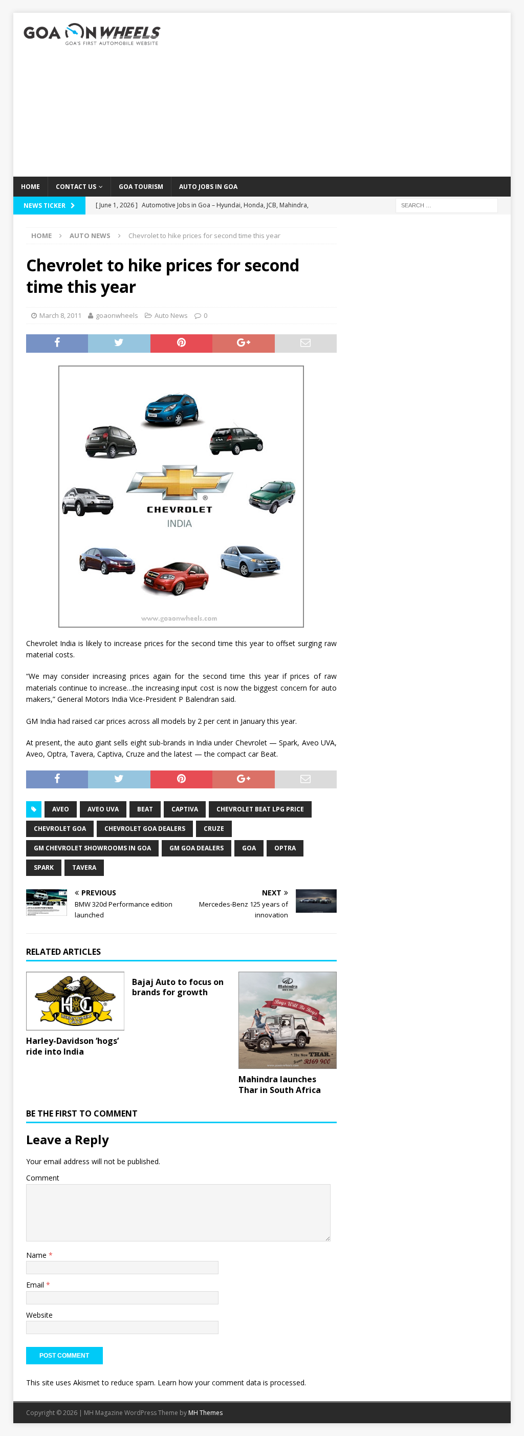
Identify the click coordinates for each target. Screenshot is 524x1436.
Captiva (184, 809)
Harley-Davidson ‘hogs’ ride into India (72, 1046)
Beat (145, 809)
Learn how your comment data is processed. (232, 1382)
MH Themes (205, 1412)
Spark (44, 867)
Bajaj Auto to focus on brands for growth (178, 987)
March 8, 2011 (60, 315)
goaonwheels (117, 315)
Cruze (214, 828)
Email (36, 1285)
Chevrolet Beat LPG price (260, 809)
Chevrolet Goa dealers (144, 828)
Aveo (60, 809)
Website (39, 1315)
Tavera (84, 867)
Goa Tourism (141, 186)
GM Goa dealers (196, 848)
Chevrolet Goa (60, 828)
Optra (285, 848)
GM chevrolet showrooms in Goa (92, 848)
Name (37, 1255)
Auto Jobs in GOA (208, 186)
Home (30, 186)
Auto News (171, 315)
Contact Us (76, 186)
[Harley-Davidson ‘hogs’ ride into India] (75, 1001)
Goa (249, 848)
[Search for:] (447, 204)
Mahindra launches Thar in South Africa (279, 1085)
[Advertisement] (341, 94)
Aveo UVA (103, 809)
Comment (42, 1178)
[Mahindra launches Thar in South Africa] (287, 1020)
